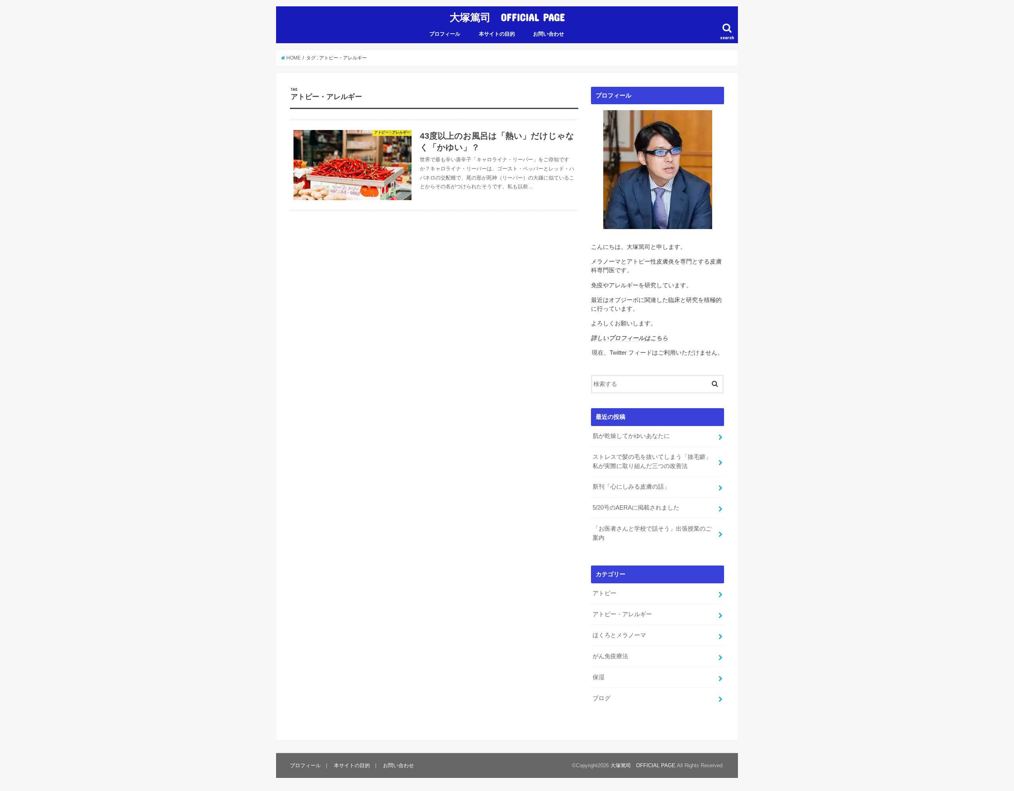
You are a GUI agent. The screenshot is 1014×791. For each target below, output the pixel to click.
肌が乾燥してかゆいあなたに (631, 436)
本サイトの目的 (497, 34)
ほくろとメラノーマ (619, 635)
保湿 (598, 677)
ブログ (601, 698)
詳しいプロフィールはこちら (629, 338)
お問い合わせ (548, 34)
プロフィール (444, 34)
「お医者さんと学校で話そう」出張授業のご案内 (652, 533)
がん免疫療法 (610, 656)
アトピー (604, 593)
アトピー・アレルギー (622, 614)
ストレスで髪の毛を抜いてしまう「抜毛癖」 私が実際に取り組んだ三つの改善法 (655, 461)
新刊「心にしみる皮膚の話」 (631, 486)
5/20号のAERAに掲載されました (636, 507)
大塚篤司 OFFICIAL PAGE (507, 17)
